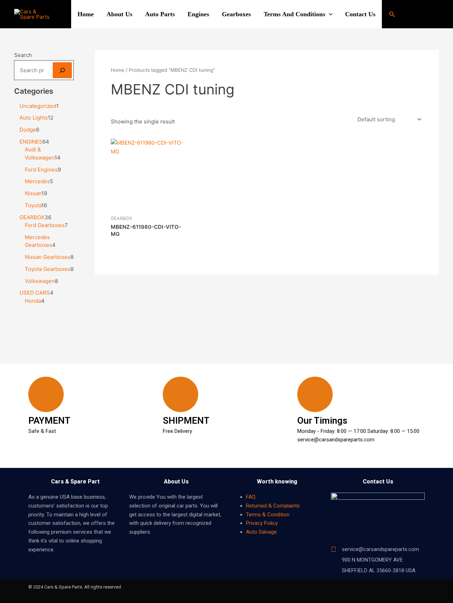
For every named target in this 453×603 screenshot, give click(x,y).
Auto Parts (160, 14)
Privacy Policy (262, 523)
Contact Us (360, 14)
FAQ (251, 497)
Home (86, 14)
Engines (198, 14)
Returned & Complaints (273, 506)
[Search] (62, 70)
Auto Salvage (261, 532)
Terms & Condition (267, 514)
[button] (329, 14)
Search (23, 55)
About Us (119, 14)
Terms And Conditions (294, 14)
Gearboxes (236, 14)
